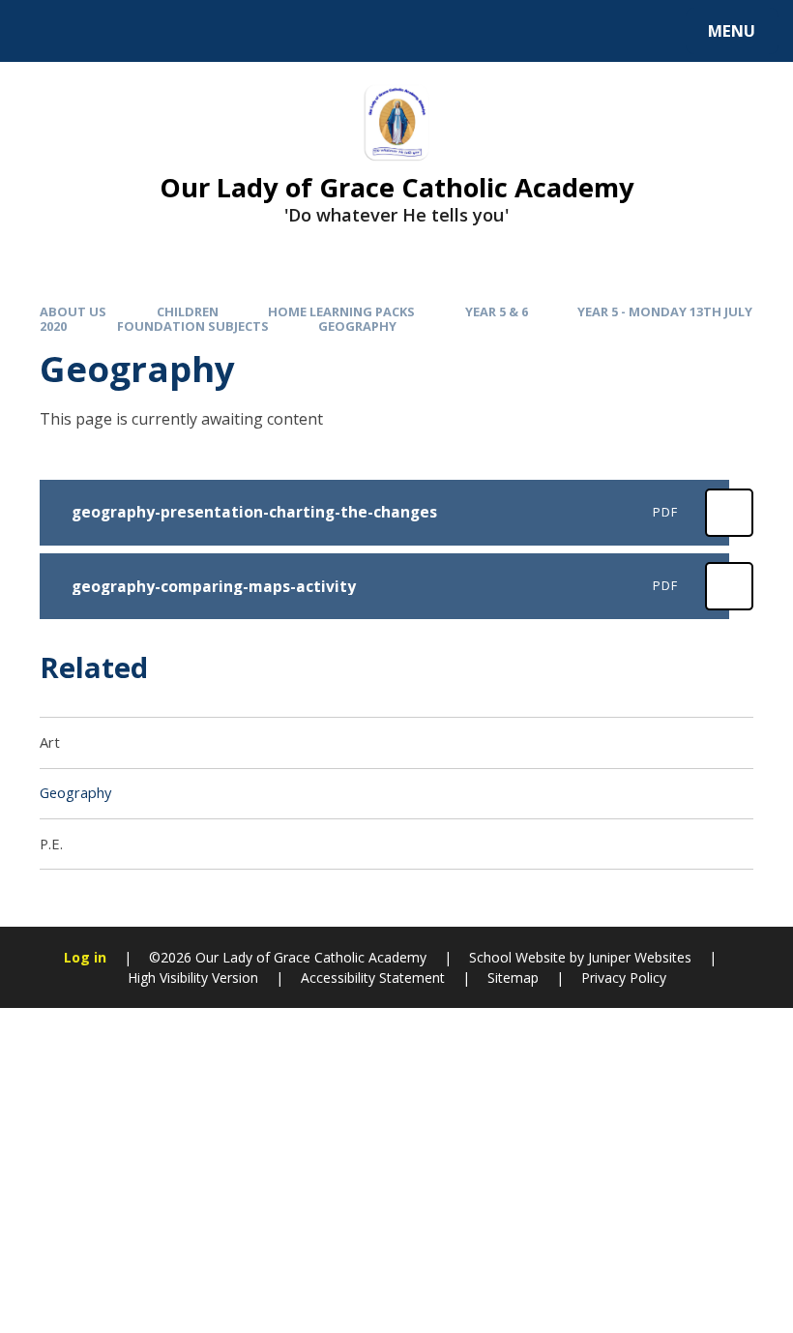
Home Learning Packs (341, 311)
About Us (73, 311)
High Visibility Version (193, 977)
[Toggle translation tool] (94, 31)
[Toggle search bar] (41, 31)
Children (188, 311)
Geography (357, 326)
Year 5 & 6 (496, 311)
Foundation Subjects (193, 326)
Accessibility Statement (373, 977)
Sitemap (513, 977)
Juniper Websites (639, 957)
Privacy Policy (623, 977)
